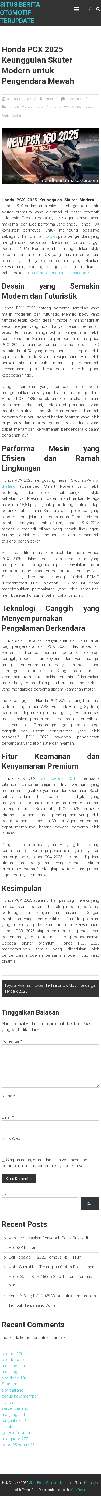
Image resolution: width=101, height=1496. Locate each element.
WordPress (77, 1490)
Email (8, 1117)
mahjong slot (13, 1365)
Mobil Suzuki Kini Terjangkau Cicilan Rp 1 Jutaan (51, 1266)
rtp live (8, 1402)
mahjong (9, 1371)
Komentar (12, 1041)
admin (48, 99)
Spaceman (12, 1384)
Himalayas (91, 1483)
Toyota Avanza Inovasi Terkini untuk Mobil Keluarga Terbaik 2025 (49, 988)
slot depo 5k (13, 1359)
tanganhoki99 (14, 1420)
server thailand (15, 1408)
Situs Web (11, 1138)
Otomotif (13, 107)
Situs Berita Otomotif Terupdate (20, 13)
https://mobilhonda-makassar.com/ (57, 272)
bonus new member (20, 1396)
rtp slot (50, 236)
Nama (8, 1096)
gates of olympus (17, 1432)
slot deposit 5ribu (60, 778)
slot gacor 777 (15, 1438)
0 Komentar (74, 99)
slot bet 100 (12, 1353)
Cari (5, 1194)
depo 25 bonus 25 (18, 1444)
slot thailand (12, 1390)
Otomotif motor (33, 107)
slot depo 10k (14, 1378)
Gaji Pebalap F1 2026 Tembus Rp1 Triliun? (45, 1257)
